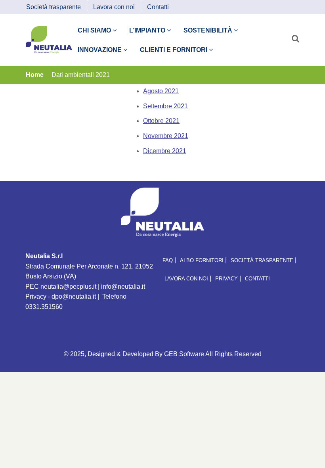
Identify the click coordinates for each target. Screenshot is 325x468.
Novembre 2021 (165, 135)
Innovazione (100, 49)
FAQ (167, 260)
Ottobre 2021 (161, 120)
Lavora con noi (114, 7)
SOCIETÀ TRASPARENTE (262, 260)
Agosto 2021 (161, 91)
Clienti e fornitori (174, 49)
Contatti (158, 7)
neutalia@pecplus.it (68, 286)
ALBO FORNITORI (202, 260)
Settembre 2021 (165, 106)
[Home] (49, 39)
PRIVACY (226, 279)
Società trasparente (53, 7)
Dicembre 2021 (164, 151)
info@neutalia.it (123, 286)
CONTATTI (257, 279)
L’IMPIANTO (148, 30)
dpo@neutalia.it (74, 296)
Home (35, 74)
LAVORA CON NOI (186, 279)
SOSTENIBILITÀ (209, 30)
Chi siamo (95, 30)
